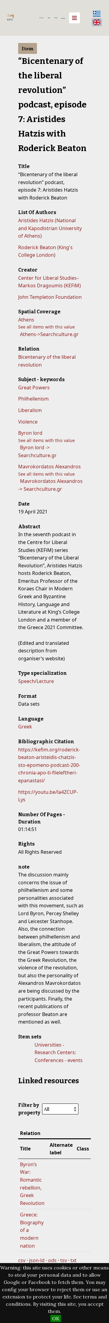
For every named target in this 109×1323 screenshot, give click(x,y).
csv (21, 1260)
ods (52, 1260)
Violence (28, 421)
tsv (63, 1260)
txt (74, 1260)
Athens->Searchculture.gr (49, 334)
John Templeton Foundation (50, 297)
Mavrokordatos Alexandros (49, 466)
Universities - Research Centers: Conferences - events (59, 1052)
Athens (26, 319)
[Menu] (74, 17)
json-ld (37, 1260)
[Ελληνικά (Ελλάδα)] (97, 13)
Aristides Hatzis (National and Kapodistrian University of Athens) (50, 228)
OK (55, 1318)
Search (63, 18)
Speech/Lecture (36, 681)
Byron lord (30, 433)
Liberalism (30, 410)
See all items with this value (46, 327)
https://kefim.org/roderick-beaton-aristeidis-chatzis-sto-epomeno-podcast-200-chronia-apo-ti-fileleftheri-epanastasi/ (49, 765)
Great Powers (34, 387)
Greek (25, 726)
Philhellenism (33, 398)
